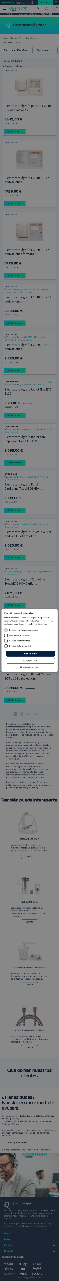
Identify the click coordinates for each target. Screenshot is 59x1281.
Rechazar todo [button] (30, 661)
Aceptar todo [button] (30, 654)
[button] (29, 667)
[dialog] (30, 640)
